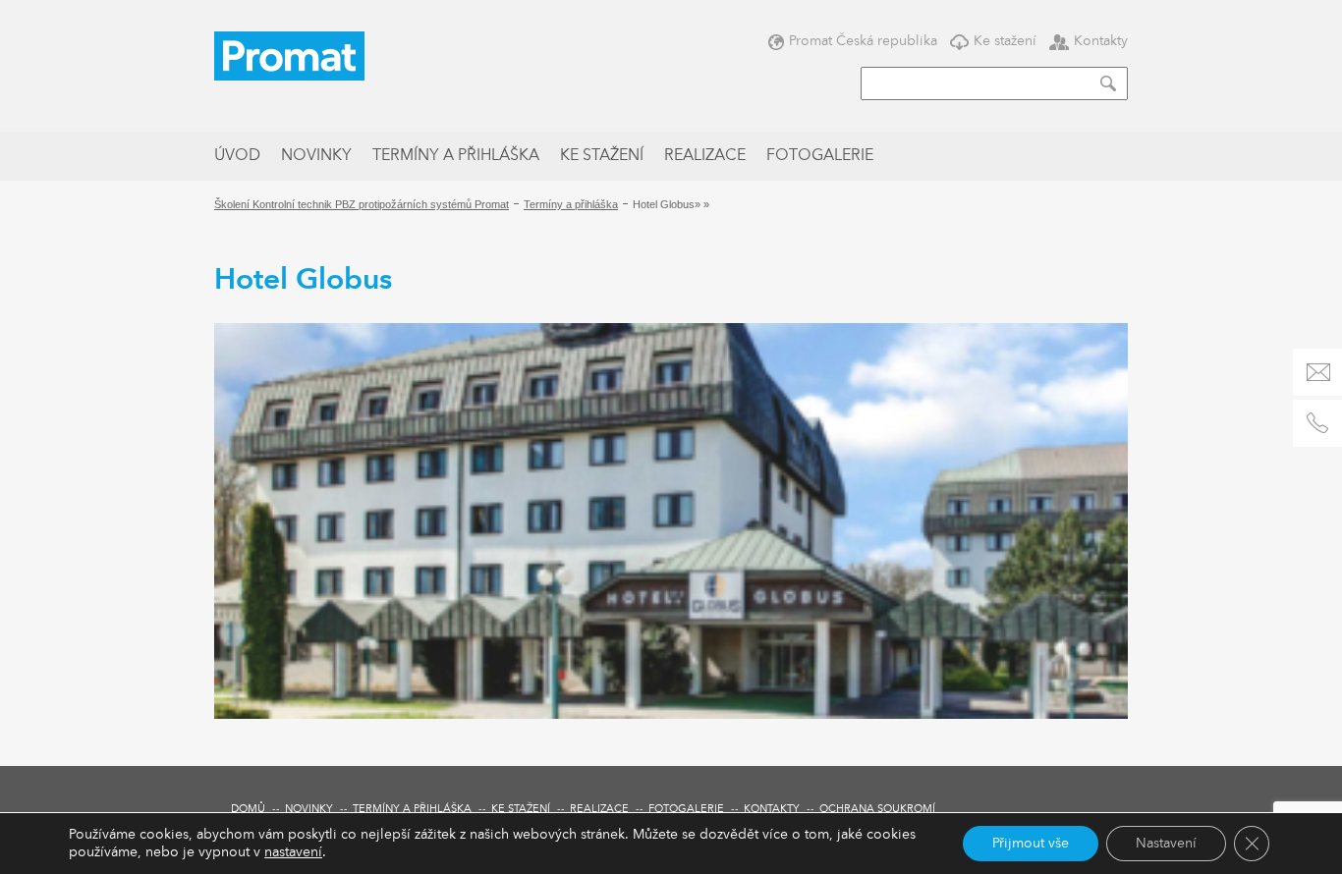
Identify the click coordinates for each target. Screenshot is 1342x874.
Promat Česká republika (863, 40)
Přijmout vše (1030, 843)
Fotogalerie (819, 156)
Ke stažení (1005, 40)
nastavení (293, 852)
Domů (248, 809)
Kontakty (1101, 40)
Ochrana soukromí (877, 809)
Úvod (237, 156)
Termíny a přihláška (455, 156)
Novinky (316, 156)
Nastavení (1166, 843)
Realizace (705, 156)
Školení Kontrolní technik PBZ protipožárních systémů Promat (361, 204)
